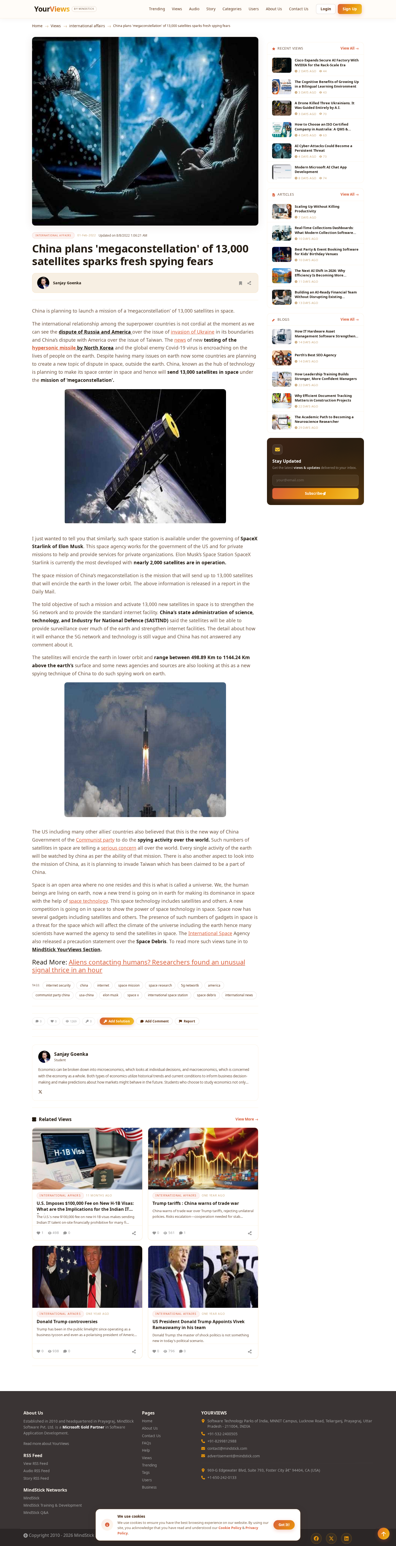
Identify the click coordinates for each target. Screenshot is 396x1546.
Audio (194, 8)
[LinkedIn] (346, 1538)
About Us (274, 8)
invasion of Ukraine (192, 331)
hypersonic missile (54, 347)
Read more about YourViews (46, 1443)
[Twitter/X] (40, 1091)
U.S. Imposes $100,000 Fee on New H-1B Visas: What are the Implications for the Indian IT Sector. (85, 1207)
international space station (168, 995)
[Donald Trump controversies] (87, 1277)
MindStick (31, 1498)
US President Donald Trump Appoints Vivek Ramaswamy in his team (198, 1324)
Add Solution (119, 1021)
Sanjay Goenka (67, 282)
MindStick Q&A (35, 1512)
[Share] (249, 283)
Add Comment (157, 1021)
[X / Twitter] (331, 1538)
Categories (232, 8)
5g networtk (190, 985)
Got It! (284, 1524)
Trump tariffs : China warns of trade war (195, 1203)
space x (133, 995)
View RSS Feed (35, 1463)
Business (149, 1487)
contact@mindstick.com (227, 1448)
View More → (246, 1119)
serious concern (118, 848)
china (84, 985)
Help (146, 1450)
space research (160, 985)
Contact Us (298, 8)
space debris (206, 995)
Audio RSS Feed (36, 1470)
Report (189, 1021)
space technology (88, 901)
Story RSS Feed (36, 1478)
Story (211, 8)
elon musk (110, 995)
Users (254, 8)
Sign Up (350, 8)
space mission (129, 985)
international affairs (87, 25)
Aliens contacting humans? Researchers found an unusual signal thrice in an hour (138, 965)
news (180, 340)
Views (177, 8)
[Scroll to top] (384, 1534)
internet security (58, 985)
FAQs (146, 1443)
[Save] (241, 283)
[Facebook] (316, 1538)
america (214, 985)
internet (103, 985)
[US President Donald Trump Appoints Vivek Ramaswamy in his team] (203, 1277)
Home (37, 25)
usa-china (86, 995)
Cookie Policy (229, 1527)
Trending (157, 8)
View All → (350, 48)
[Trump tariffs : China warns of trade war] (203, 1159)
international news (239, 995)
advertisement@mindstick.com (233, 1456)
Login (326, 8)
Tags (146, 1472)
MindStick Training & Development (52, 1505)
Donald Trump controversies (67, 1321)
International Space (210, 933)
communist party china (53, 995)
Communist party (95, 839)
